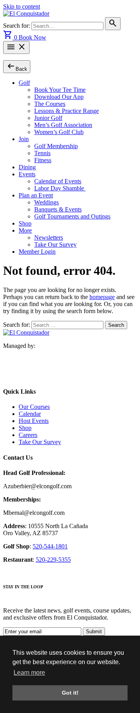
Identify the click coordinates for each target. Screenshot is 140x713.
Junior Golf (48, 118)
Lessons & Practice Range (66, 110)
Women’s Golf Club (59, 132)
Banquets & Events (58, 209)
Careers (28, 435)
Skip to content (21, 6)
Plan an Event (36, 195)
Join (24, 139)
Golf (24, 82)
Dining (27, 167)
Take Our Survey (55, 244)
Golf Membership (56, 146)
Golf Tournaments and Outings (72, 216)
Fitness (42, 160)
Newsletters (48, 237)
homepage (102, 297)
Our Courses (34, 406)
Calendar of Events (57, 181)
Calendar (30, 413)
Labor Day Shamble (60, 188)
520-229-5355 (53, 559)
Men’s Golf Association (63, 125)
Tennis (42, 153)
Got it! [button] (70, 693)
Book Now (32, 37)
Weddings (46, 202)
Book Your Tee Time (60, 89)
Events (27, 174)
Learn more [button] (29, 672)
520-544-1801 (50, 546)
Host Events (34, 420)
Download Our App (59, 96)
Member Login (37, 251)
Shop (25, 223)
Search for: (17, 25)
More (25, 230)
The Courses (49, 103)
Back (16, 66)
